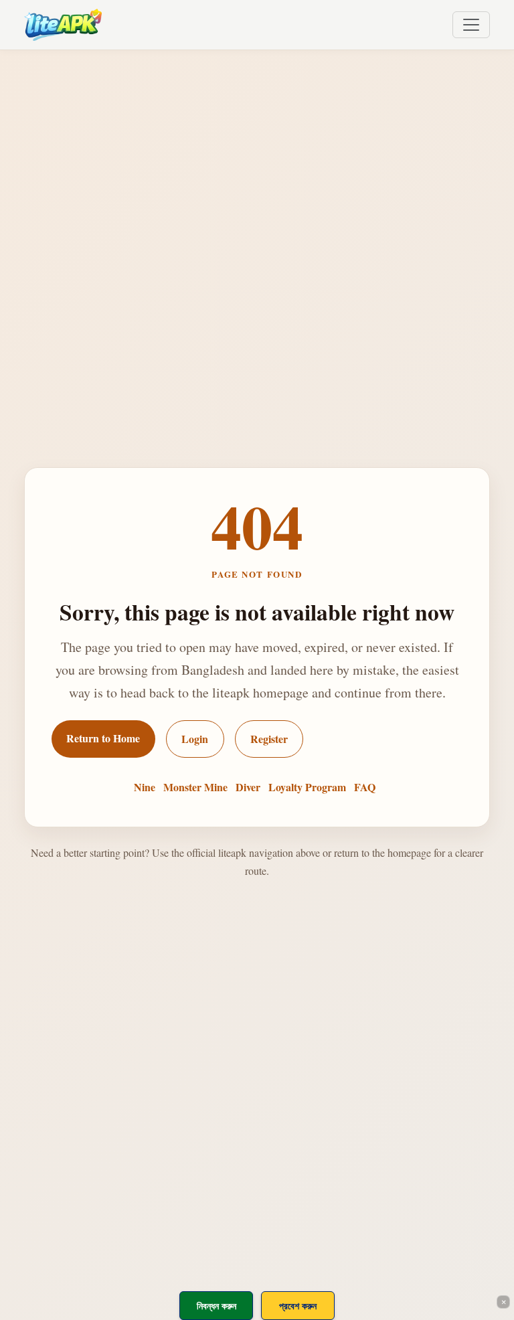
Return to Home (103, 738)
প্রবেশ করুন (298, 1305)
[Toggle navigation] (471, 24)
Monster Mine (195, 787)
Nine (144, 787)
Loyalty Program (307, 787)
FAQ (364, 787)
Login (194, 738)
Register (269, 738)
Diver (248, 787)
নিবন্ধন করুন (216, 1305)
